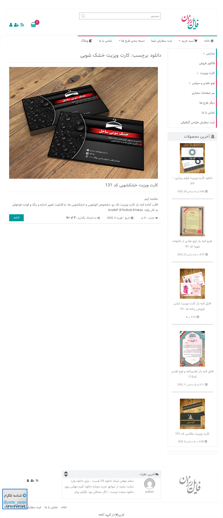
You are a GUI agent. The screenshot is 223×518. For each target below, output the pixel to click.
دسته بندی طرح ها (132, 40)
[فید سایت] (22, 25)
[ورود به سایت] (10, 25)
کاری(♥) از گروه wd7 (111, 515)
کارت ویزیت (207, 73)
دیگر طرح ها (207, 102)
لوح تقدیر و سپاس (203, 83)
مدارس (210, 53)
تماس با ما (105, 40)
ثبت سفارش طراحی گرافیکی (198, 122)
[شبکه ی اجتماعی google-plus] (68, 218)
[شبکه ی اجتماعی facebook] (75, 218)
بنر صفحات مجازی (203, 93)
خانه (64, 507)
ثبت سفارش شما (161, 40)
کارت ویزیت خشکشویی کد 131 (131, 185)
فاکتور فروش (207, 63)
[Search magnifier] (82, 16)
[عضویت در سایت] (16, 25)
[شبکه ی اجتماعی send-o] (32, 25)
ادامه (16, 217)
